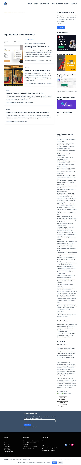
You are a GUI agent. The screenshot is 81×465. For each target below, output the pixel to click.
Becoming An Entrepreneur (64, 270)
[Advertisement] (29, 23)
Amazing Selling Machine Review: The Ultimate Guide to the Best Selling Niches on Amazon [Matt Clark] (67, 243)
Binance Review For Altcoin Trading (66, 295)
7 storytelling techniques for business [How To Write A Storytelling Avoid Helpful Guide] (66, 200)
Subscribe (61, 27)
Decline (60, 462)
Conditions (74, 459)
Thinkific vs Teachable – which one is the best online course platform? (27, 112)
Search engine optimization (39, 43)
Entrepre (26, 43)
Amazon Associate (67, 373)
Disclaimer (6, 448)
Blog (5, 442)
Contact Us (74, 3)
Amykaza (28, 459)
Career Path (59, 3)
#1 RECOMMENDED (44, 3)
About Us (66, 3)
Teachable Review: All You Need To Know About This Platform (25, 93)
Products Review (8, 451)
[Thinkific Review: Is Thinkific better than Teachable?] (13, 52)
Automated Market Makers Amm (65, 266)
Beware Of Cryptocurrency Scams (65, 288)
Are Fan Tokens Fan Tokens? (64, 246)
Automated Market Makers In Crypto (66, 268)
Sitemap (53, 459)
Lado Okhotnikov (29, 39)
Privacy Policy (7, 450)
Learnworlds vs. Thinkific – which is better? (38, 70)
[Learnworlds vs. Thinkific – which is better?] (13, 75)
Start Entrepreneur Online (19, 459)
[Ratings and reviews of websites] (66, 393)
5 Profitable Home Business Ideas (65, 193)
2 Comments (49, 83)
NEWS (53, 3)
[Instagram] (72, 445)
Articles (30, 3)
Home (5, 12)
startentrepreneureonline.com (62, 401)
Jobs (43, 441)
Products (59, 313)
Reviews (30, 43)
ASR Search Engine (62, 391)
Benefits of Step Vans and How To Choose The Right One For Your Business (66, 280)
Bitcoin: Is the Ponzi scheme (64, 297)
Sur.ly (64, 404)
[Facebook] (66, 445)
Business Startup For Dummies (31, 441)
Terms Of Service (67, 459)
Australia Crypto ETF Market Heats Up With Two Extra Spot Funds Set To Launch (67, 254)
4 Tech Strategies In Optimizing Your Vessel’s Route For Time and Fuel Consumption (66, 182)
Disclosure (59, 459)
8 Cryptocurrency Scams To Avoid (65, 207)
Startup (36, 3)
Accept (54, 462)
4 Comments (48, 60)
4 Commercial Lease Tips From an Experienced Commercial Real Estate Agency (66, 177)
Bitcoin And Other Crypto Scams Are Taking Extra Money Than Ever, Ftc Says (66, 300)
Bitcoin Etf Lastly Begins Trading (65, 307)
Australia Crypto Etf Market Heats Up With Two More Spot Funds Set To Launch (66, 259)
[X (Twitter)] (69, 445)
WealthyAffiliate (61, 382)
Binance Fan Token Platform (64, 289)
